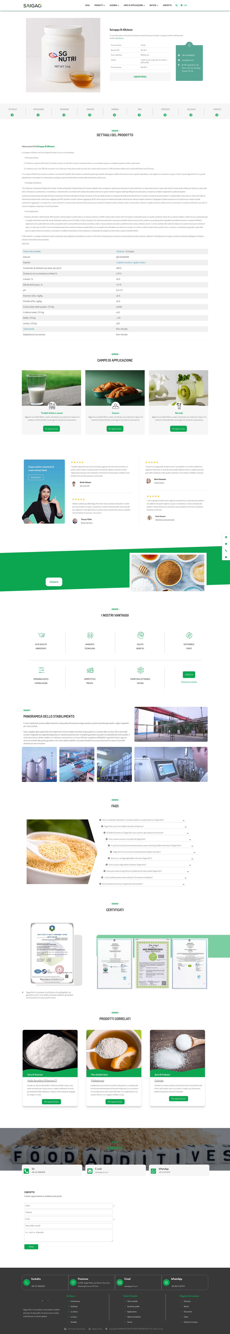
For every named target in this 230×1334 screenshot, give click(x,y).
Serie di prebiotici (162, 1074)
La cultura (74, 1311)
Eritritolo (159, 1080)
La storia (74, 1317)
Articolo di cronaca (191, 1322)
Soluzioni (187, 1301)
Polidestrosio (97, 1080)
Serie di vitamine (35, 1074)
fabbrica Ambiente (134, 1317)
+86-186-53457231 (178, 1286)
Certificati (74, 1306)
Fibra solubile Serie (99, 1074)
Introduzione (75, 1301)
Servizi (129, 1322)
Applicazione (132, 1311)
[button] (145, 993)
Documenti (188, 1311)
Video (186, 1317)
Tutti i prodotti (132, 1301)
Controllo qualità (133, 1306)
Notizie (186, 1306)
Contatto (74, 1322)
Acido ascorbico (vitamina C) (42, 1080)
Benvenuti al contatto (189, 681)
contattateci (140, 76)
